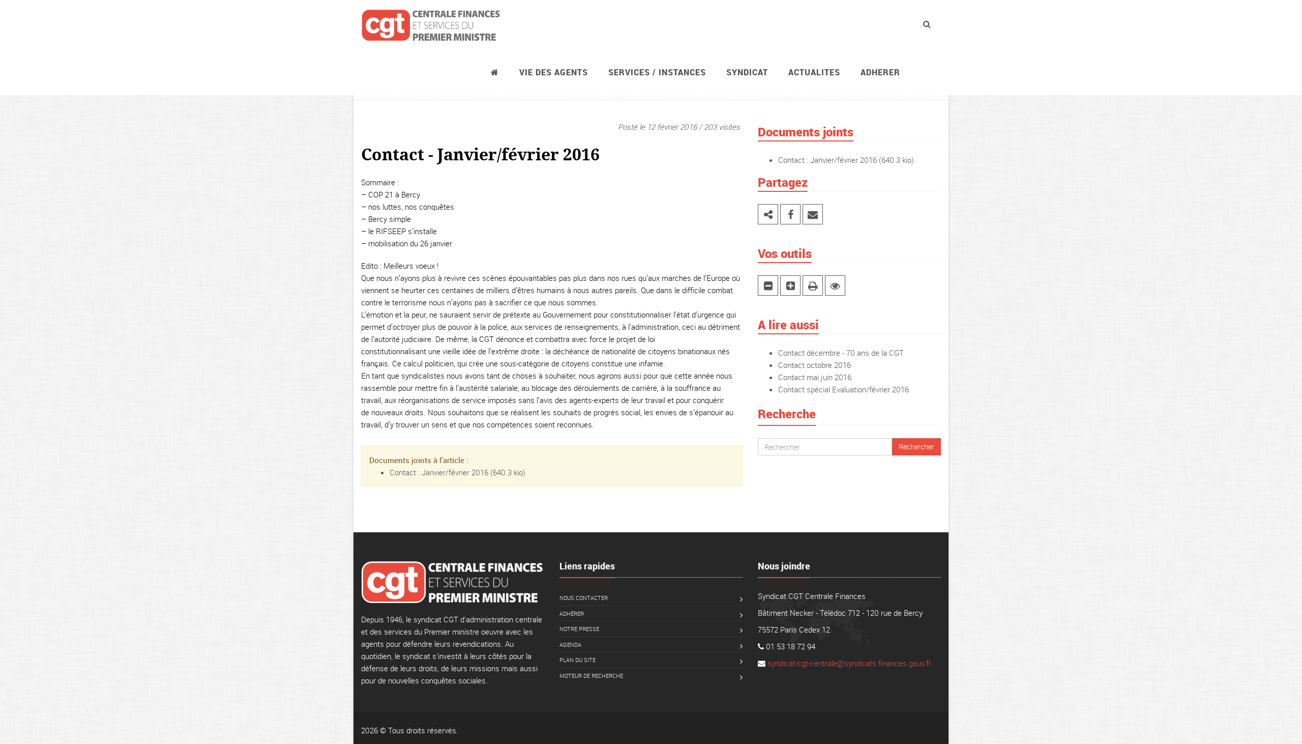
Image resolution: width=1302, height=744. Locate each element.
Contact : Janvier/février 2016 (439, 472)
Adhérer (571, 613)
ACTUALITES (814, 72)
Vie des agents (553, 72)
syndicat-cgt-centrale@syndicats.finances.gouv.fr (849, 663)
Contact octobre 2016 (814, 365)
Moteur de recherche (591, 675)
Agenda (570, 644)
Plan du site (577, 660)
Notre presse (579, 629)
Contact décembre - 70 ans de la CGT (841, 353)
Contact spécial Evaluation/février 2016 (843, 389)
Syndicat (747, 72)
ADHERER (880, 72)
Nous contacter (583, 598)
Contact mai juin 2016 (814, 377)
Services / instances (657, 72)
